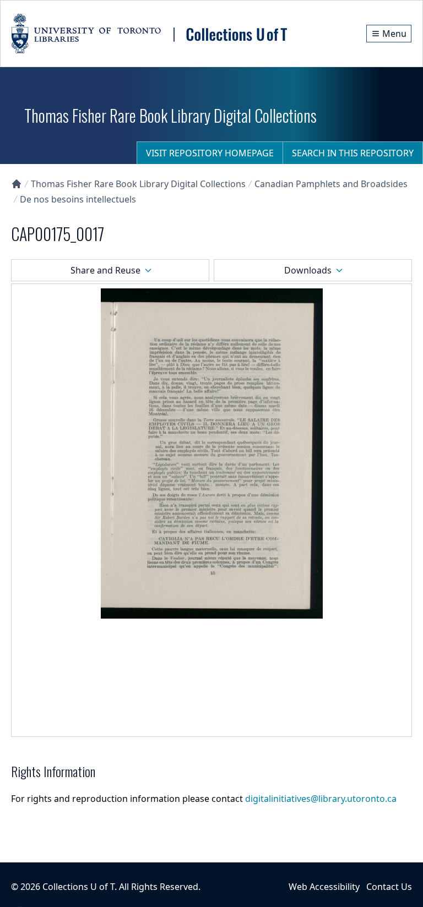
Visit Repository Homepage (210, 153)
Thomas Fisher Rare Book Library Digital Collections (138, 184)
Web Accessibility (324, 887)
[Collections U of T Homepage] (16, 183)
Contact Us (389, 887)
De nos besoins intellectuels (78, 199)
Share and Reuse (105, 270)
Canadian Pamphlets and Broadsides (331, 184)
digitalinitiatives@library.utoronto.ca (321, 799)
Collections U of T (78, 887)
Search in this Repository (353, 153)
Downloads (308, 270)
